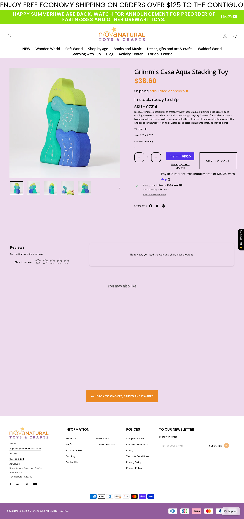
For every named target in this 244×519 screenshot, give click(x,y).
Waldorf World (210, 48)
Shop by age (98, 48)
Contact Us (72, 462)
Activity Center (131, 54)
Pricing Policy (133, 462)
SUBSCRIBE (215, 445)
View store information (154, 194)
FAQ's (69, 444)
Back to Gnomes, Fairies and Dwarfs (124, 396)
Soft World (74, 48)
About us (71, 438)
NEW (26, 48)
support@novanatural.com (25, 448)
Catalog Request (106, 444)
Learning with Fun (86, 54)
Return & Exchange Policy (137, 447)
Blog (109, 54)
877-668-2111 (16, 458)
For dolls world (160, 54)
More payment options (180, 166)
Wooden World (48, 48)
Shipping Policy (135, 438)
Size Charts (102, 438)
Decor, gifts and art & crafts (170, 48)
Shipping (141, 91)
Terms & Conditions (137, 456)
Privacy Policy (134, 468)
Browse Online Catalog (74, 453)
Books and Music (127, 48)
